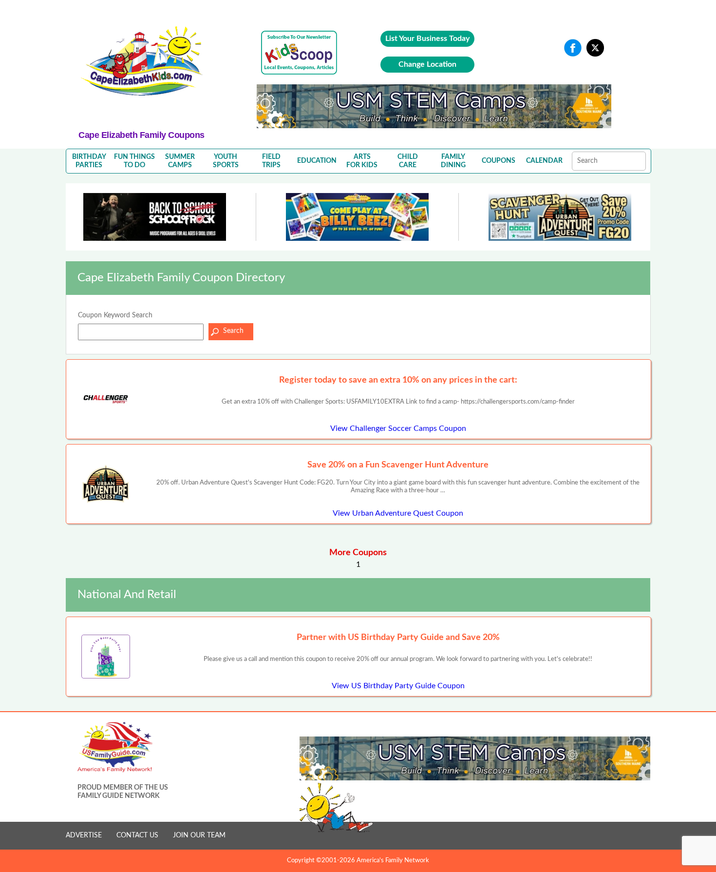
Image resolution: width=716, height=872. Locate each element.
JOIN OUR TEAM (199, 835)
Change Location (427, 64)
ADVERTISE (84, 835)
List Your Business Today (427, 38)
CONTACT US (137, 835)
